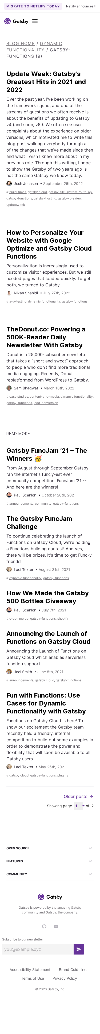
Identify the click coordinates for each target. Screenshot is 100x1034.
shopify (62, 618)
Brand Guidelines (73, 969)
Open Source (17, 848)
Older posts (75, 796)
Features (14, 861)
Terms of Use (32, 978)
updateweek (15, 205)
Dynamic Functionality (44, 301)
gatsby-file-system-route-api (71, 192)
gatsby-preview (69, 198)
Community (16, 874)
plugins (62, 775)
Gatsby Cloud (37, 192)
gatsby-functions (19, 198)
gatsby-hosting (45, 198)
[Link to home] (16, 21)
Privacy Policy (65, 978)
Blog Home (20, 43)
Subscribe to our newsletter (22, 939)
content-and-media (44, 396)
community (43, 503)
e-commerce (19, 618)
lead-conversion (46, 403)
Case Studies (18, 396)
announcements (21, 503)
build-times (17, 192)
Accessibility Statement (30, 969)
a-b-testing (17, 301)
